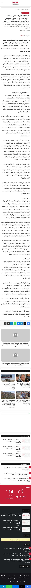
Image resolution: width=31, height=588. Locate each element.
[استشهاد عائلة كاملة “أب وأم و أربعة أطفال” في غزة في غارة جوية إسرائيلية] (23, 395)
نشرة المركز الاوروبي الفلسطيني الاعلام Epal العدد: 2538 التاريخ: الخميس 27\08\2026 (12, 448)
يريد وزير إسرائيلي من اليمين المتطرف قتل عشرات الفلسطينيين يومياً (23, 384)
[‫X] (25, 323)
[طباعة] (5, 323)
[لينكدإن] (21, 323)
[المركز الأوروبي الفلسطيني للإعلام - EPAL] (15, 3)
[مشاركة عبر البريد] (8, 323)
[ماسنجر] (18, 323)
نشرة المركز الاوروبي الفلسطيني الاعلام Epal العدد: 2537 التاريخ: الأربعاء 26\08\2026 (12, 455)
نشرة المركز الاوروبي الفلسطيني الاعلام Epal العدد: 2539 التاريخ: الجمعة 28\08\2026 (12, 441)
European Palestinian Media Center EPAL (21, 578)
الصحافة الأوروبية (18, 9)
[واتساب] (15, 323)
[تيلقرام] (11, 323)
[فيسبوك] (28, 323)
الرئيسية (27, 9)
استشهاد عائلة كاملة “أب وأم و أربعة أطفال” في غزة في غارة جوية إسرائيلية (23, 402)
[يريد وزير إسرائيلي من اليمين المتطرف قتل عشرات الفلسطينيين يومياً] (23, 378)
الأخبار (23, 9)
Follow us (26, 535)
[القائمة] (2, 3)
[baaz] (7, 582)
